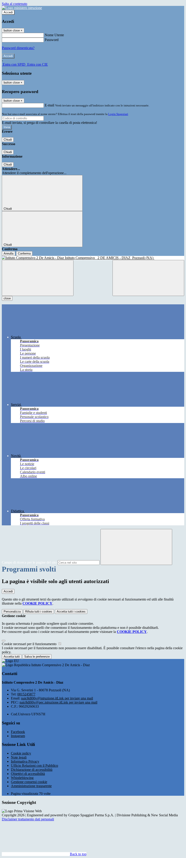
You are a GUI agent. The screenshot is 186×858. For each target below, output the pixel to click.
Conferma (24, 253)
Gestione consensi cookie (29, 782)
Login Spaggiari (118, 114)
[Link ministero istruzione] (22, 8)
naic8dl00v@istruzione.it (57, 698)
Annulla (8, 253)
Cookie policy (21, 753)
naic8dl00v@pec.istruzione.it (58, 702)
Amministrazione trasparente (31, 786)
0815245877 (26, 694)
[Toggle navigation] (37, 278)
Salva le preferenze (37, 656)
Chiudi (8, 139)
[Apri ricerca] (148, 278)
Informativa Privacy (25, 761)
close (7, 298)
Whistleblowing (22, 778)
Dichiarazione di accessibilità (31, 769)
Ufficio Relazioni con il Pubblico (34, 765)
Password (52, 40)
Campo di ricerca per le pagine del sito (29, 562)
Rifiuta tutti (38, 611)
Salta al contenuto (14, 4)
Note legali (19, 757)
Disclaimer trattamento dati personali (28, 819)
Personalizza (12, 611)
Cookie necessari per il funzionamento (29, 644)
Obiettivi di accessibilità (28, 774)
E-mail (49, 105)
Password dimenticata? (18, 48)
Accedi (8, 12)
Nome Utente (54, 35)
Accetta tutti (71, 611)
